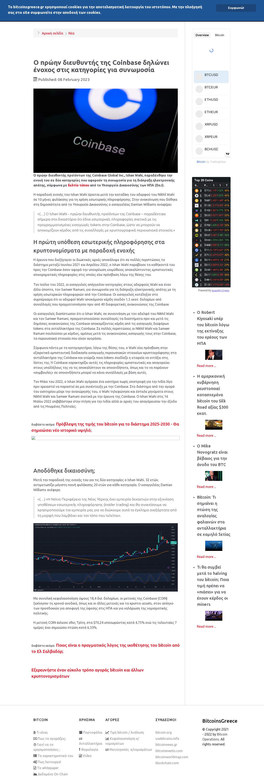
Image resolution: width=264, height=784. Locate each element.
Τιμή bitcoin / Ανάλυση (127, 732)
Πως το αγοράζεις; (52, 738)
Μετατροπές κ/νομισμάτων (131, 749)
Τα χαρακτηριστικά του (55, 756)
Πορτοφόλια (92, 732)
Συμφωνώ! (236, 7)
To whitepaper (48, 768)
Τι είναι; (42, 732)
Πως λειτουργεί (49, 762)
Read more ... (206, 366)
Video (87, 756)
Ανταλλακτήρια (90, 743)
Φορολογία (89, 749)
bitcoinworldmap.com (172, 757)
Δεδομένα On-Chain (53, 774)
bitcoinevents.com (169, 751)
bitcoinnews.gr (166, 744)
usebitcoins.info (167, 738)
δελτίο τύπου (78, 185)
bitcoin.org (164, 732)
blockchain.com (167, 763)
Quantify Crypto (220, 290)
